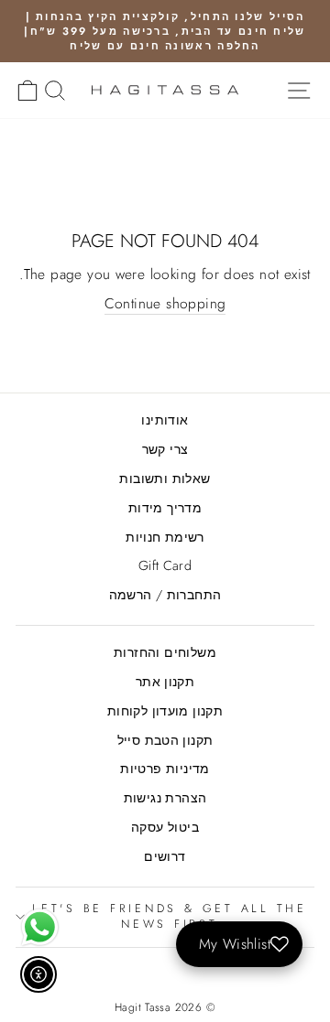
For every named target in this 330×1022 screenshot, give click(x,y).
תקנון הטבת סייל (165, 740)
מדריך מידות (165, 508)
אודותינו (164, 420)
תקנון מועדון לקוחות (165, 711)
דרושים (164, 856)
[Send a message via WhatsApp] (39, 927)
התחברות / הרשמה (165, 595)
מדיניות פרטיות (164, 768)
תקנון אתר (165, 681)
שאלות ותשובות (164, 478)
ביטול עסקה (165, 827)
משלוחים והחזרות (165, 652)
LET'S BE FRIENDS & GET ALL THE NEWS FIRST (169, 916)
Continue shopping (165, 304)
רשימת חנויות (165, 537)
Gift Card (165, 565)
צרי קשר (165, 449)
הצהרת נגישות (165, 798)
